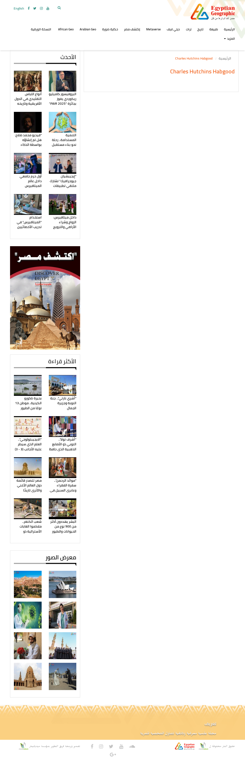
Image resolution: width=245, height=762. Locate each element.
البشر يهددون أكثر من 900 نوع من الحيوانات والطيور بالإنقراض (63, 528)
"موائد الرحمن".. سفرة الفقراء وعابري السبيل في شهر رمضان (63, 487)
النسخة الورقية (41, 29)
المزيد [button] (230, 38)
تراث (188, 29)
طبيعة (213, 29)
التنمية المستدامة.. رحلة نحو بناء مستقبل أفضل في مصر (64, 142)
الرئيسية (225, 58)
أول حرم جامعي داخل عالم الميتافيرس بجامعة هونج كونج (28, 183)
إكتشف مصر (132, 29)
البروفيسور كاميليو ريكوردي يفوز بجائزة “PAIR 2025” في (62, 101)
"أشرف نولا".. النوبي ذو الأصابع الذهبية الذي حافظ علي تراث (62, 446)
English (19, 8)
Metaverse (153, 29)
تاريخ (200, 29)
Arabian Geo (88, 29)
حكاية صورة (110, 29)
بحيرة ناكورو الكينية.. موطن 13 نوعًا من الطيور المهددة (28, 405)
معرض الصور (60, 557)
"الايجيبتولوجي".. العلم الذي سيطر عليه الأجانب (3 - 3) (28, 444)
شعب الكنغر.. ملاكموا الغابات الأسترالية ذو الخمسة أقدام (31, 528)
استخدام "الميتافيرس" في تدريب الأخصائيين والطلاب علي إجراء (29, 224)
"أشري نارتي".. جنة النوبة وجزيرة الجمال (63, 403)
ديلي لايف (173, 29)
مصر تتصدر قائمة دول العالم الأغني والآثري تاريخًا (29, 485)
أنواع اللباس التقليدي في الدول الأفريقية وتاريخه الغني (28, 101)
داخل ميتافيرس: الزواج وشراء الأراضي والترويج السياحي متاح (64, 224)
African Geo (66, 29)
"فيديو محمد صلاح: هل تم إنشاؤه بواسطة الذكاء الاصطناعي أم (28, 142)
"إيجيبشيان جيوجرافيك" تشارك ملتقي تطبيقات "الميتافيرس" (63, 183)
